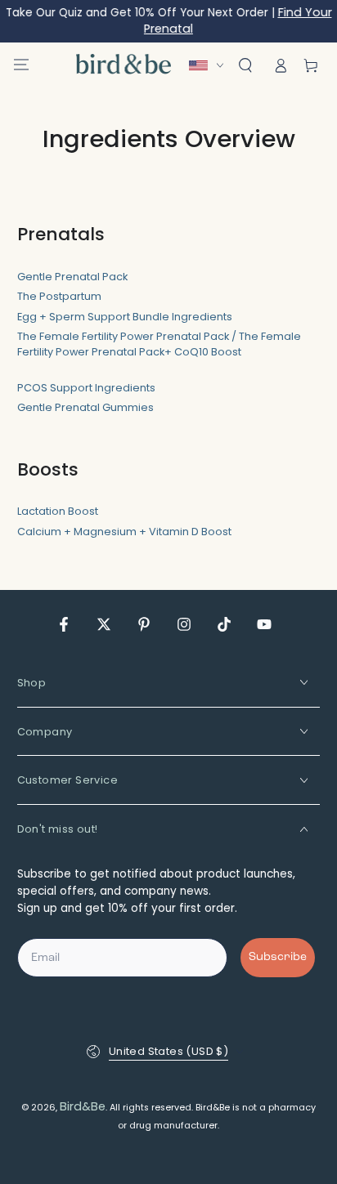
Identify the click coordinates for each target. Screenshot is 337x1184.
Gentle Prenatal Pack (72, 277)
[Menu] (21, 64)
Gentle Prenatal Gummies (85, 407)
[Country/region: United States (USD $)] (210, 65)
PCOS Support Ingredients (86, 388)
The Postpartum (59, 296)
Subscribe (278, 957)
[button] (245, 65)
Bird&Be (83, 1106)
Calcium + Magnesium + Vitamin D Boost (124, 531)
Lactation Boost (57, 511)
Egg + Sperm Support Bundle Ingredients (124, 317)
